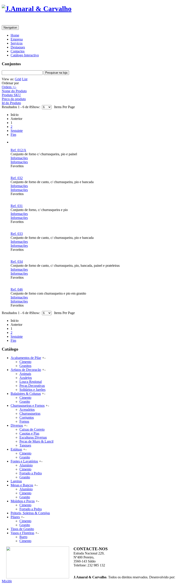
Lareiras (16, 481)
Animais (25, 374)
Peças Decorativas (32, 385)
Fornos (24, 421)
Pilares (15, 517)
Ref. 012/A (18, 150)
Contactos (18, 51)
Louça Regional (30, 382)
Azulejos (25, 378)
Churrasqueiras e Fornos (28, 405)
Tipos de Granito (22, 529)
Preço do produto (14, 99)
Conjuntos (26, 417)
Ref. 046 (17, 289)
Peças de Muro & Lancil (36, 441)
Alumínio (26, 465)
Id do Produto (11, 103)
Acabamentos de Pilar (26, 358)
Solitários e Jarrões (32, 389)
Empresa (17, 39)
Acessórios (27, 409)
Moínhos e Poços (23, 501)
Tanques (25, 445)
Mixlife (7, 581)
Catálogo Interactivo (25, 55)
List (24, 79)
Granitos (25, 366)
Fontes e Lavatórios (24, 461)
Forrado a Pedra (30, 473)
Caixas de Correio (32, 429)
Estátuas (16, 449)
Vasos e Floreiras (22, 533)
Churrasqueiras (29, 413)
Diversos (17, 425)
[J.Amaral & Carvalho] (37, 9)
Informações (19, 158)
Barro (23, 537)
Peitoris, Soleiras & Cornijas (30, 513)
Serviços (17, 43)
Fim (13, 134)
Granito (24, 401)
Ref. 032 (17, 178)
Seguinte (17, 130)
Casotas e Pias (29, 433)
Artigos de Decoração (26, 370)
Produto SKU (11, 95)
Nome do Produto (14, 91)
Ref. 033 (17, 234)
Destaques (18, 47)
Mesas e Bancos (22, 485)
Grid (18, 79)
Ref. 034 (17, 261)
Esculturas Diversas (33, 437)
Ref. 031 (17, 206)
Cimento (25, 362)
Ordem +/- (9, 87)
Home (15, 35)
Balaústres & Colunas (26, 393)
